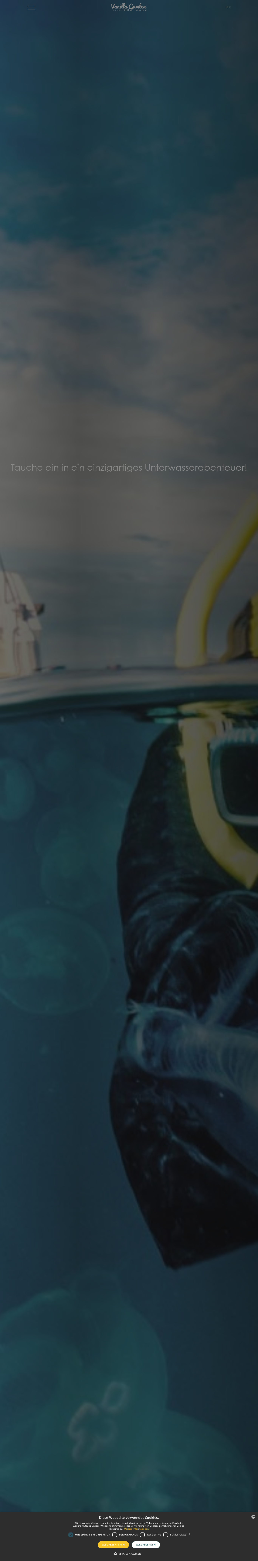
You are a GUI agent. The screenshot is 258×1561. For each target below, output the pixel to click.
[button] (129, 1553)
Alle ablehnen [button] (146, 1544)
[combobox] (253, 1517)
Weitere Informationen (136, 1528)
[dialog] (129, 1536)
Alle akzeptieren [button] (113, 1544)
